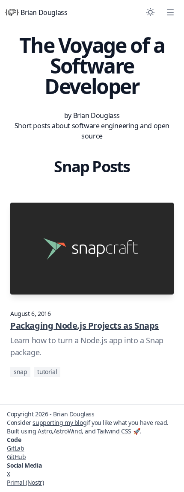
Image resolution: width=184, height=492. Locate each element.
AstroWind (67, 431)
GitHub (16, 457)
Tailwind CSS (114, 431)
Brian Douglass (44, 12)
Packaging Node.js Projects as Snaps (84, 325)
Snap (20, 372)
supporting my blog (59, 422)
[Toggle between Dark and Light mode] (150, 12)
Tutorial (47, 372)
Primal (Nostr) (25, 482)
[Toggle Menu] (170, 12)
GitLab (15, 448)
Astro (45, 431)
